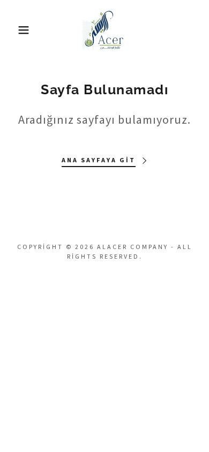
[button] (16, 30)
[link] (105, 30)
